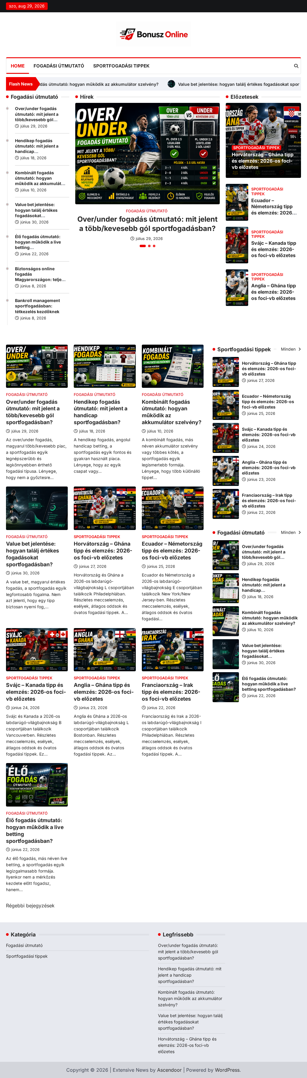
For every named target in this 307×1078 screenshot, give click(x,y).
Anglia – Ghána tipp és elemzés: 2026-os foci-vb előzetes (273, 292)
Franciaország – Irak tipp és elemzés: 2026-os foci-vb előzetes (171, 692)
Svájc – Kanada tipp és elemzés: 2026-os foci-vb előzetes (273, 249)
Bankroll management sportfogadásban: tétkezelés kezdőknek (37, 306)
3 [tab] (154, 246)
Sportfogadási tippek (121, 66)
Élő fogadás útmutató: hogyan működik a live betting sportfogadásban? (269, 684)
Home (18, 66)
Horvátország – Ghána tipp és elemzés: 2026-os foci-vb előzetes (263, 161)
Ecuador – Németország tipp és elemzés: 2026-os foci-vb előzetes (273, 210)
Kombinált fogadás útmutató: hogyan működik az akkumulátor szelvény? (270, 618)
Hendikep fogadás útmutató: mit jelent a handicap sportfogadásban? (190, 975)
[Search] (296, 65)
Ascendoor (169, 1070)
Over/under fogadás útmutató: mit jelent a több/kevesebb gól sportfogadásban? (33, 412)
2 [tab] (149, 246)
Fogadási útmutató (59, 66)
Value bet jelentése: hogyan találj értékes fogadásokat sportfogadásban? (200, 84)
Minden (289, 349)
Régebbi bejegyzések (30, 906)
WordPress (227, 1070)
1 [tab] (143, 246)
